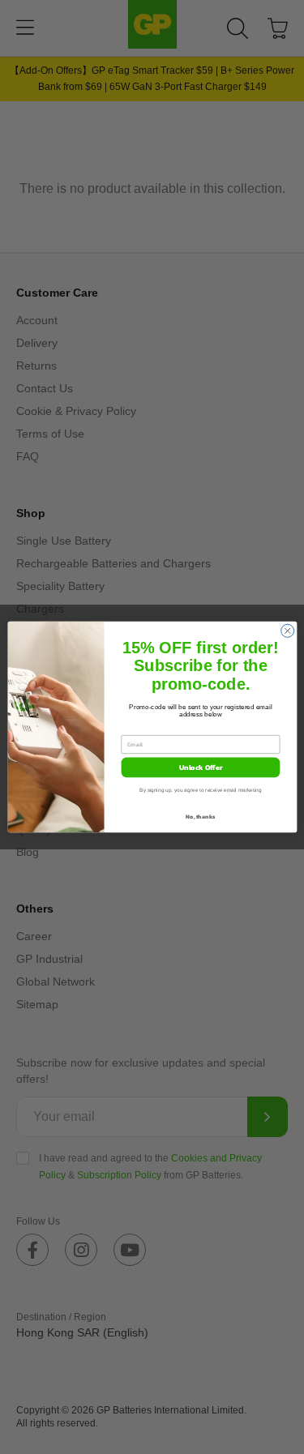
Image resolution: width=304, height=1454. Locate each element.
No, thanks (200, 816)
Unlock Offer (200, 767)
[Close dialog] (286, 630)
